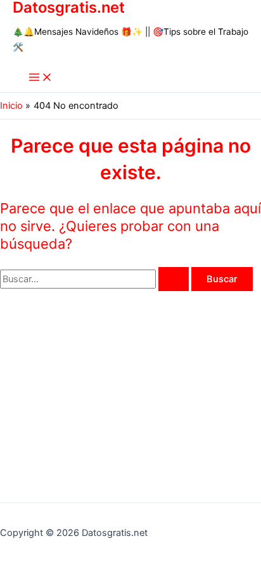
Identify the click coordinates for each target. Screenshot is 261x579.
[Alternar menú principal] (40, 78)
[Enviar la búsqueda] (173, 279)
